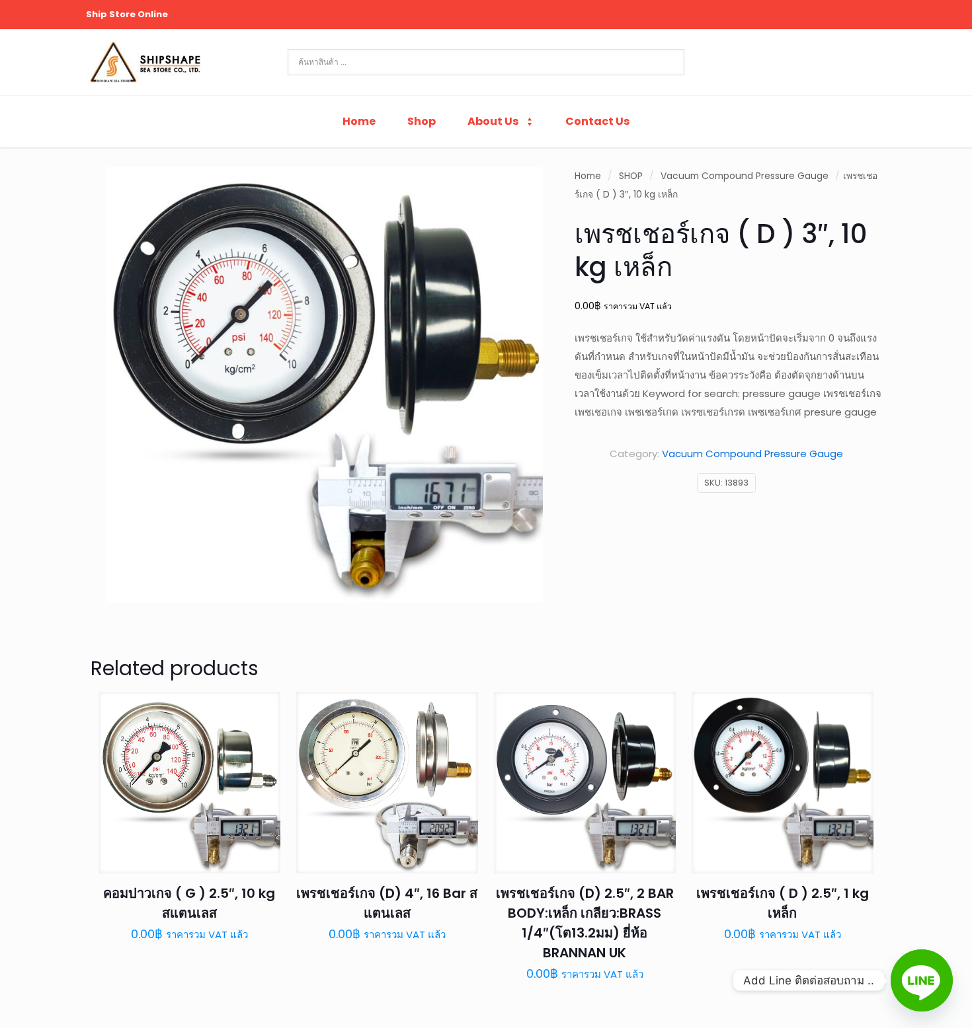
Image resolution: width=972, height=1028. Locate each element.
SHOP (631, 176)
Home (588, 176)
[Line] (922, 980)
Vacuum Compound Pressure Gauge (745, 176)
